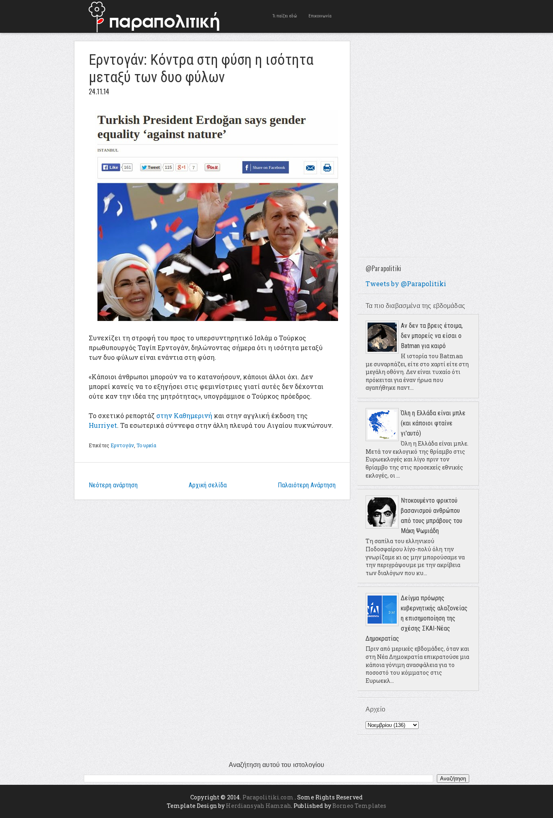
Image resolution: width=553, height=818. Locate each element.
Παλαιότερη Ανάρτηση (307, 485)
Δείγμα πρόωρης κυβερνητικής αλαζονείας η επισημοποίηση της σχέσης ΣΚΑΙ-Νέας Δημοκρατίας (417, 618)
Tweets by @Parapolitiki (406, 283)
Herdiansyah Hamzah (258, 806)
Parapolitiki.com (268, 797)
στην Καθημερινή (184, 415)
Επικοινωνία (320, 16)
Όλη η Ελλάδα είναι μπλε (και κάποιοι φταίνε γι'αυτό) (433, 423)
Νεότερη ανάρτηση (113, 485)
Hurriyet (103, 425)
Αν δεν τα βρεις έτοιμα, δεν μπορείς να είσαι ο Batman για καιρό (432, 336)
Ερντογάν (122, 445)
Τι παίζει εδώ (284, 16)
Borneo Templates (359, 806)
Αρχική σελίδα (208, 485)
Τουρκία (146, 445)
